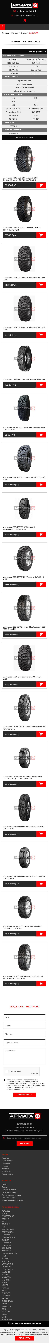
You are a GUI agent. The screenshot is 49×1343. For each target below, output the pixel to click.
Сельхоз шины (8, 1197)
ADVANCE (6, 1211)
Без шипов (13, 133)
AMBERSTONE (8, 1216)
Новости (5, 1168)
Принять (24, 1338)
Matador (5, 1274)
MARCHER (6, 1272)
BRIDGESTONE (8, 1229)
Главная (5, 33)
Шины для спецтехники (24, 91)
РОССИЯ (13, 126)
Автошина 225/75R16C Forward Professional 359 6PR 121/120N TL (22, 927)
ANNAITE (5, 1219)
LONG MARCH (7, 1269)
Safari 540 (13, 115)
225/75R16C (36, 70)
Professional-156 (36, 108)
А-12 (36, 115)
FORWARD (6, 1242)
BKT (3, 1227)
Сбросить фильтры (24, 137)
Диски (4, 1187)
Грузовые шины (24, 80)
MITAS (4, 1282)
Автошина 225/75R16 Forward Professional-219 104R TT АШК (24, 428)
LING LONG (6, 1266)
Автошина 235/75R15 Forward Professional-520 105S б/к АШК (24, 628)
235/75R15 (35, 73)
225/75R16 (13, 70)
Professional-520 (13, 112)
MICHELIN (6, 1280)
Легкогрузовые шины (24, 87)
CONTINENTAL (8, 1232)
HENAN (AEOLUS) (9, 1253)
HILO (4, 1256)
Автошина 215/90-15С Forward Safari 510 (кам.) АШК (24, 478)
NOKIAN (5, 1285)
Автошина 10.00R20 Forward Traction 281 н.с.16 (24, 379)
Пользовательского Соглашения (14, 1332)
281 (35, 101)
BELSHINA (6, 1224)
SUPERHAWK (7, 1301)
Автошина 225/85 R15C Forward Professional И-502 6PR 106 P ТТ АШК (23, 977)
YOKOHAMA (7, 1319)
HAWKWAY (6, 1250)
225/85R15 (13, 73)
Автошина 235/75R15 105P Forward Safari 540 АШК (23, 578)
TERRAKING (7, 1306)
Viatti (4, 1317)
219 (13, 101)
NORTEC (5, 1288)
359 (13, 105)
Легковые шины (24, 84)
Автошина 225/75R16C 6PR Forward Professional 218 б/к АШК (19, 528)
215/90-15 (36, 66)
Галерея (5, 1166)
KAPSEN (5, 1258)
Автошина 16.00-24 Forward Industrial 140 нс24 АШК (24, 328)
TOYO (4, 1309)
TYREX (4, 1314)
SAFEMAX (6, 1296)
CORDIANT (6, 1234)
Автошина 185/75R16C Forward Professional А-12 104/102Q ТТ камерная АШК (22, 777)
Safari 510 (36, 112)
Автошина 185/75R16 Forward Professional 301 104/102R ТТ (23, 827)
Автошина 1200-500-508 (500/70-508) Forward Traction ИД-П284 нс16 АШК (20, 179)
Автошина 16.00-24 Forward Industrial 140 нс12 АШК (24, 278)
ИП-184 (36, 119)
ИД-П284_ (13, 119)
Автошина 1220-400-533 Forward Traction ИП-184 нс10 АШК (22, 229)
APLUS (4, 1221)
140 (13, 98)
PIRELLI (5, 1290)
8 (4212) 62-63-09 (26, 10)
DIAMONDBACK (8, 1237)
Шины (24, 33)
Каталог (15, 33)
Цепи (4, 1184)
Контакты (6, 1171)
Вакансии (6, 1163)
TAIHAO (5, 1303)
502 (36, 105)
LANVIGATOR (7, 1264)
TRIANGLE (6, 1311)
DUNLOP (5, 1240)
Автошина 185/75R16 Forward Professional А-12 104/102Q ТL (24, 877)
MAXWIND (6, 1277)
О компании (7, 1160)
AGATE (4, 1213)
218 (35, 98)
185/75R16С (13, 66)
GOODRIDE (6, 1245)
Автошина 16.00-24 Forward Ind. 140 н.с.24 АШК (22, 678)
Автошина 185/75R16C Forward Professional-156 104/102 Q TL (24, 727)
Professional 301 (13, 108)
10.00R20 (13, 59)
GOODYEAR (6, 1248)
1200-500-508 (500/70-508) (36, 59)
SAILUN (5, 1298)
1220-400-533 (13, 63)
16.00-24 (36, 63)
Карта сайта (7, 1174)
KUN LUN (6, 1261)
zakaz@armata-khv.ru (26, 15)
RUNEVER (6, 1293)
